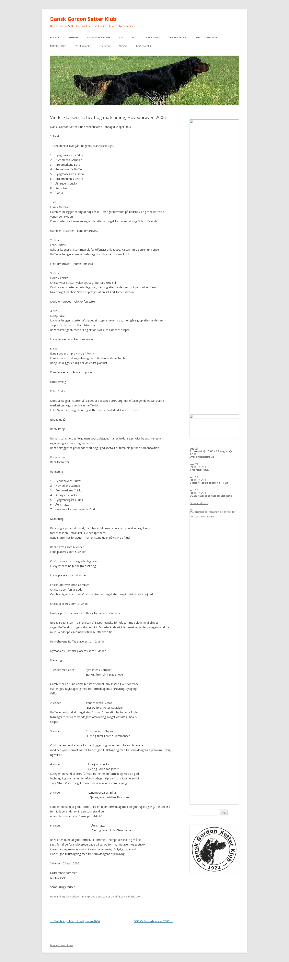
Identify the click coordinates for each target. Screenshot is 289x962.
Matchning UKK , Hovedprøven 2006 (75, 921)
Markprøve (88, 896)
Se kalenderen (199, 503)
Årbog (123, 46)
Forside (54, 37)
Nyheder (73, 37)
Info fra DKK (143, 46)
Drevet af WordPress (61, 945)
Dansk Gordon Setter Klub (83, 18)
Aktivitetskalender (98, 37)
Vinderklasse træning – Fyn (209, 483)
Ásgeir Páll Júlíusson (129, 896)
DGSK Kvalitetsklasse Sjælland (211, 496)
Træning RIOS (199, 470)
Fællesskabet (83, 46)
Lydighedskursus (202, 457)
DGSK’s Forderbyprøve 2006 (153, 921)
